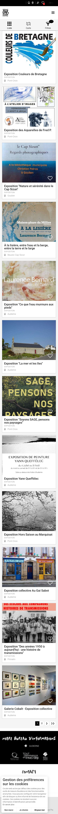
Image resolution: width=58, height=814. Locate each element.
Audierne (34, 746)
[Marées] (28, 3)
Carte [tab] (28, 28)
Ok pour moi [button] (39, 810)
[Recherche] (38, 3)
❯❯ (52, 723)
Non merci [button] (8, 810)
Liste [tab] (9, 28)
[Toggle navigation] (53, 13)
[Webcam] (34, 3)
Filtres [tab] (48, 28)
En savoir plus (8, 804)
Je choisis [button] (23, 810)
